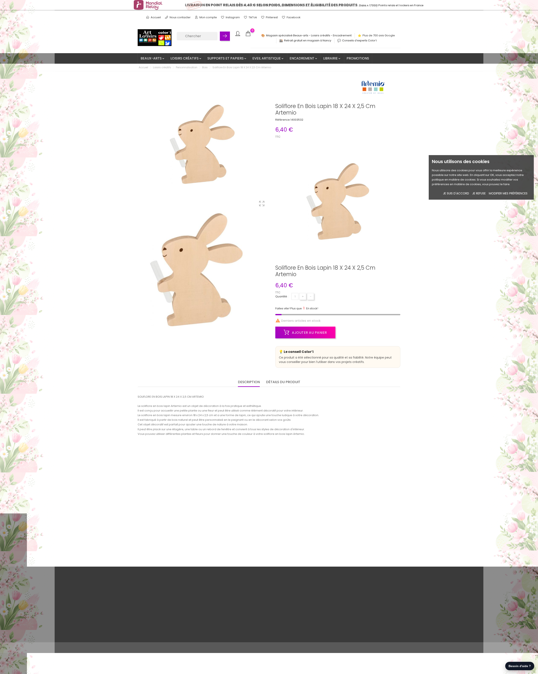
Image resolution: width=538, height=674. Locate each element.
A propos (168, 602)
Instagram (232, 17)
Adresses (257, 609)
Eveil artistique (268, 58)
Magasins (168, 635)
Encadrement (304, 58)
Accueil (155, 17)
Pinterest (271, 17)
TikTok (252, 17)
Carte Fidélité (171, 615)
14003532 (296, 120)
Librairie (332, 58)
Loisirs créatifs (186, 58)
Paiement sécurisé (174, 609)
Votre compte (264, 580)
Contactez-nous (173, 622)
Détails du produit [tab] (283, 382)
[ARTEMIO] (373, 88)
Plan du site (169, 628)
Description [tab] (249, 382)
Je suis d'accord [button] (456, 193)
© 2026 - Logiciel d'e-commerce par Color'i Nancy (172, 648)
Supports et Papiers (227, 58)
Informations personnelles (269, 589)
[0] (248, 33)
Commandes (260, 595)
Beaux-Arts (153, 58)
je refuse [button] (479, 193)
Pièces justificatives (264, 615)
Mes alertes (259, 622)
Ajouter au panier (309, 332)
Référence (282, 120)
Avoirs (255, 602)
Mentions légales (173, 595)
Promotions (358, 58)
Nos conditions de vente (178, 589)
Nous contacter (180, 17)
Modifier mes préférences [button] (508, 193)
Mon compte (208, 17)
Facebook (293, 17)
